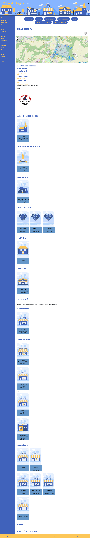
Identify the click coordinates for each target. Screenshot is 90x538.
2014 (25, 78)
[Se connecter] (88, 3)
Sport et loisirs (50, 19)
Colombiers (4, 40)
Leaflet (80, 62)
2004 (22, 78)
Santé (74, 19)
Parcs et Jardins (5, 59)
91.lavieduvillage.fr (13, 3)
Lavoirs (3, 36)
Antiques (3, 31)
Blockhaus (3, 45)
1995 (17, 73)
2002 (20, 73)
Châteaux (3, 24)
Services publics (63, 19)
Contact (57, 536)
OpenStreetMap (84, 62)
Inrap (2, 34)
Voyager (39, 19)
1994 (17, 78)
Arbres (2, 61)
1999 (20, 78)
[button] (55, 52)
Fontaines (3, 43)
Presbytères (4, 22)
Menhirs (3, 29)
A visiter (3, 56)
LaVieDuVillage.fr (12, 536)
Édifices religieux (5, 18)
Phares (3, 47)
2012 (25, 73)
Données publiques (60, 22)
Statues (3, 52)
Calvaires (3, 20)
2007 (22, 73)
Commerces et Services (43, 22)
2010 (20, 82)
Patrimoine (29, 19)
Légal (79, 536)
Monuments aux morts (6, 27)
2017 (17, 74)
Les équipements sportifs (22, 84)
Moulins (3, 38)
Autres (2, 54)
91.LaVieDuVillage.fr (34, 536)
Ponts (2, 49)
